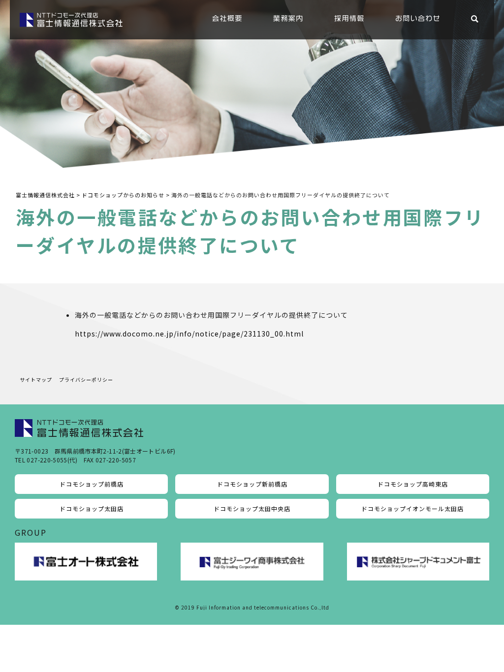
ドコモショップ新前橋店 (252, 484)
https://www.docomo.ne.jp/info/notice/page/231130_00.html (189, 333)
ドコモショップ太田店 (92, 508)
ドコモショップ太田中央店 (252, 508)
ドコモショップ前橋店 (92, 484)
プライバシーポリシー (86, 379)
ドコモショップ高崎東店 (413, 484)
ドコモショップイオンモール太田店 (412, 508)
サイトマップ (36, 379)
